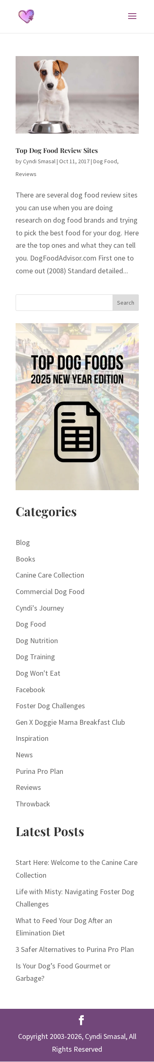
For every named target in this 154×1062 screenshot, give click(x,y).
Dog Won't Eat (38, 673)
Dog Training (35, 656)
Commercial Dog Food (50, 591)
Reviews (26, 174)
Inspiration (32, 738)
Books (25, 559)
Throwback (33, 803)
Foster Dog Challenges (50, 705)
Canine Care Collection (50, 575)
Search (125, 302)
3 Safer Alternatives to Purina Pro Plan (75, 949)
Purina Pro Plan (39, 771)
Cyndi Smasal (39, 161)
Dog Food (105, 161)
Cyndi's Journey (40, 608)
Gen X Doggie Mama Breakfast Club (70, 722)
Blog (23, 542)
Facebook (30, 689)
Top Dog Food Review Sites (57, 150)
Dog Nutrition (37, 640)
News (24, 754)
